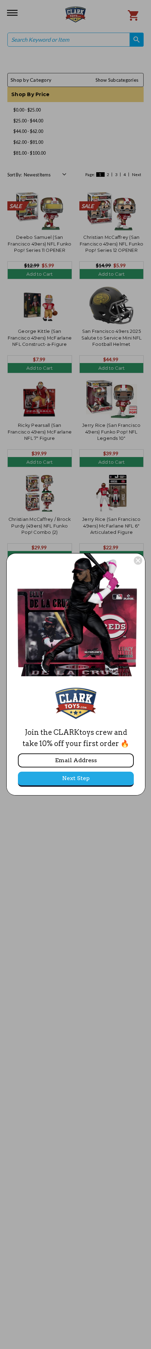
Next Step (76, 778)
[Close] (138, 560)
